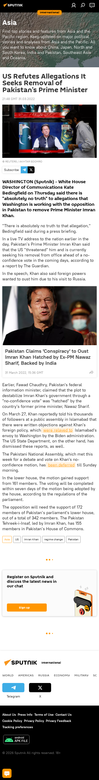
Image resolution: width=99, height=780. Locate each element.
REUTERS (11, 161)
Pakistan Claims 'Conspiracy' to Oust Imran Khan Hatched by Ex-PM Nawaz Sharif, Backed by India (47, 357)
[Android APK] (16, 740)
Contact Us (63, 714)
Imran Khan (31, 539)
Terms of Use (44, 714)
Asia (7, 539)
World (8, 675)
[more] (91, 372)
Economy (62, 675)
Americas (26, 675)
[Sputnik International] (13, 7)
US (17, 539)
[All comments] (7, 773)
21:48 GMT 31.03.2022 (18, 99)
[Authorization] (73, 5)
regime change (53, 539)
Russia (43, 675)
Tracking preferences (17, 727)
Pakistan (73, 539)
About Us (9, 714)
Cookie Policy (12, 721)
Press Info (25, 714)
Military (81, 675)
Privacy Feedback (58, 721)
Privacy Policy (34, 721)
